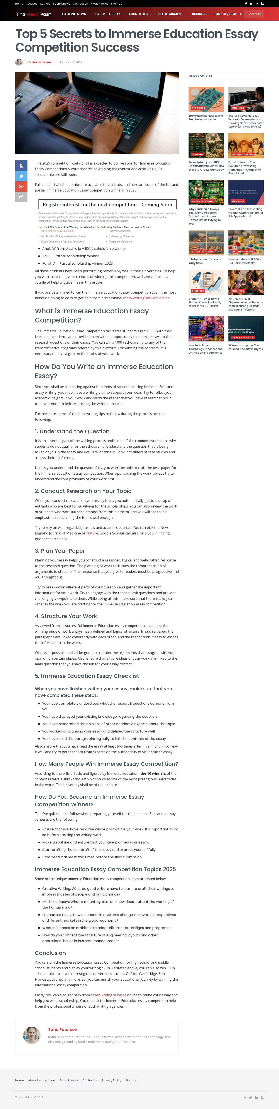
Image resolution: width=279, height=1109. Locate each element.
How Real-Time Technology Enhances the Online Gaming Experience (206, 349)
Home (19, 3)
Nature (92, 533)
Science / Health (227, 14)
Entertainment (170, 14)
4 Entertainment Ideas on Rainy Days (205, 261)
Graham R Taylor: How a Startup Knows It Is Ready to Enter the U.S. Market (205, 302)
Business (199, 14)
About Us (31, 3)
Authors (45, 3)
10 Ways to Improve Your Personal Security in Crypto (245, 347)
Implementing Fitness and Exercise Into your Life (206, 117)
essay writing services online (146, 298)
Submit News (61, 3)
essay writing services (108, 995)
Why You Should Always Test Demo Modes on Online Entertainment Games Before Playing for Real (205, 216)
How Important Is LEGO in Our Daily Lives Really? (244, 261)
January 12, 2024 (71, 62)
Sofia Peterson (40, 62)
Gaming (197, 154)
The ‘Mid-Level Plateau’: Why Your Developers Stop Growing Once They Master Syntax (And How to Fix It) (246, 121)
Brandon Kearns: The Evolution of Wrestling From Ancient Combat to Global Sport (244, 167)
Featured (198, 108)
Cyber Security (107, 14)
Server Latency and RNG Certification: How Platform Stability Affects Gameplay (206, 165)
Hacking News (74, 14)
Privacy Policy (99, 3)
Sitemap (116, 3)
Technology (137, 14)
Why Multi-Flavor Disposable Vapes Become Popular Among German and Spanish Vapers (245, 304)
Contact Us (80, 3)
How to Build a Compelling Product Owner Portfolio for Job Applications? (245, 212)
